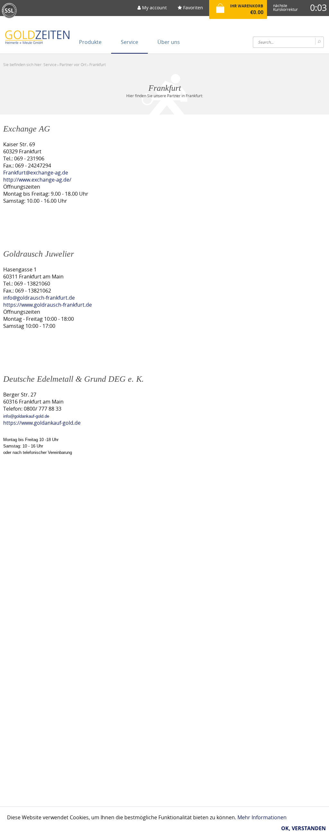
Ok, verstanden (303, 828)
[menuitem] (152, 9)
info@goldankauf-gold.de (26, 416)
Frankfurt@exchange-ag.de (35, 172)
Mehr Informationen (262, 817)
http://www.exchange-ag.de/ (37, 179)
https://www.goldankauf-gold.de (42, 422)
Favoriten (192, 7)
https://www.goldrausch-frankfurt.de (47, 304)
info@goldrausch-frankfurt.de (39, 297)
